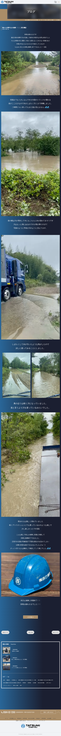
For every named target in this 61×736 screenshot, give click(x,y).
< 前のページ (5, 632)
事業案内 (24, 682)
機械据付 (8, 680)
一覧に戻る (30, 632)
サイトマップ (42, 720)
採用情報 (29, 682)
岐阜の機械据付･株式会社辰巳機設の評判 (45, 680)
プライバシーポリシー (7, 685)
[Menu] (58, 2)
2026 (21, 685)
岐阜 (4, 680)
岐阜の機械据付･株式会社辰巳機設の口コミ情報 (27, 680)
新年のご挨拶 (15, 685)
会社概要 (34, 682)
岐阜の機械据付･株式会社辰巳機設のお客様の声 (12, 682)
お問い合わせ (48, 682)
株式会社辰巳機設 (41, 682)
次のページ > (56, 632)
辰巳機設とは (14, 680)
